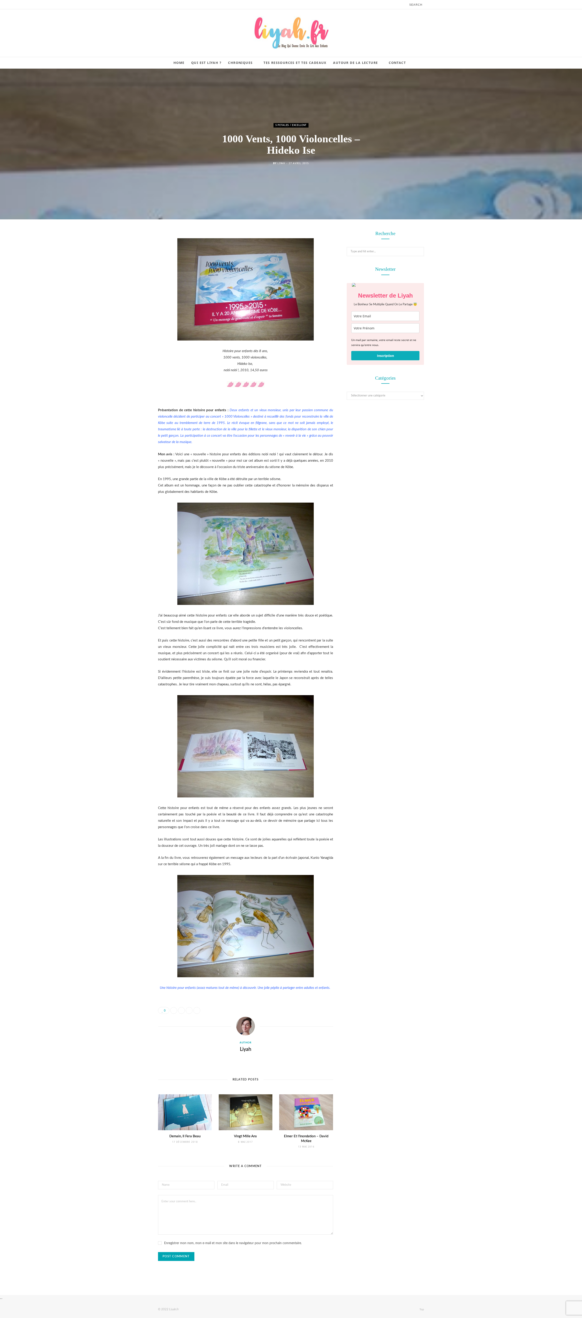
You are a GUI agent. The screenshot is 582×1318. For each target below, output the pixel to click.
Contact (397, 62)
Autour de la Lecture (355, 62)
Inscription (385, 355)
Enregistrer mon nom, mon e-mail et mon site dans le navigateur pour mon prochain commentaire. (233, 1243)
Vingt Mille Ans (245, 1136)
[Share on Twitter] (135, 259)
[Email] (135, 282)
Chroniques (240, 62)
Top (421, 1309)
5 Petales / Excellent (291, 125)
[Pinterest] (135, 271)
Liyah (281, 163)
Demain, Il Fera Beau (185, 1136)
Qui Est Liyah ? (206, 62)
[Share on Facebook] (135, 247)
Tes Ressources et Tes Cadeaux (294, 62)
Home (179, 62)
